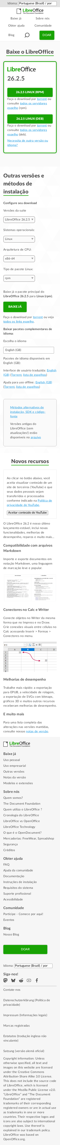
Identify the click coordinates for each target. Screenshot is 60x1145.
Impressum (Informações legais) (25, 1015)
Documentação (13, 876)
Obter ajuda (16, 25)
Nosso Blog (11, 934)
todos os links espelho (18, 321)
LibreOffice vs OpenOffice (21, 821)
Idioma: (13, 3)
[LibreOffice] (30, 11)
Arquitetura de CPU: (17, 249)
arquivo (36, 437)
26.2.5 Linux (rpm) (30, 92)
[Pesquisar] (27, 35)
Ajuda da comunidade (18, 870)
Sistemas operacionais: (19, 230)
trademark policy (38, 1130)
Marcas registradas (16, 1025)
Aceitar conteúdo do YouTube (27, 512)
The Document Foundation (21, 803)
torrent (42, 99)
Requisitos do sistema (18, 887)
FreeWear (29, 838)
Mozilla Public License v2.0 (36, 1090)
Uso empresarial (14, 765)
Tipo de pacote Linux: (18, 269)
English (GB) (44, 382)
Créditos (9, 850)
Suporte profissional (17, 893)
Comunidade (43, 25)
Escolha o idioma (14, 341)
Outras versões (13, 771)
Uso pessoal (11, 760)
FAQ (6, 864)
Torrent (16, 375)
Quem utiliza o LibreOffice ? (22, 809)
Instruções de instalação (20, 882)
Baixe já (15, 18)
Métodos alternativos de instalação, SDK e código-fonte (28, 412)
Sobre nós (43, 18)
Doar (46, 35)
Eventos (8, 920)
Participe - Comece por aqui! (23, 914)
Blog (11, 35)
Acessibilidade (13, 899)
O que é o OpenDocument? (22, 832)
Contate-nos (11, 989)
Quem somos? (13, 797)
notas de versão (37, 731)
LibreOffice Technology (19, 827)
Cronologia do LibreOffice (21, 815)
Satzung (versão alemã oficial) (23, 1051)
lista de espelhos (34, 375)
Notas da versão (14, 777)
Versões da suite (14, 210)
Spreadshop (46, 838)
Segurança (10, 844)
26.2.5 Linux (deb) (30, 118)
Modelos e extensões (18, 783)
